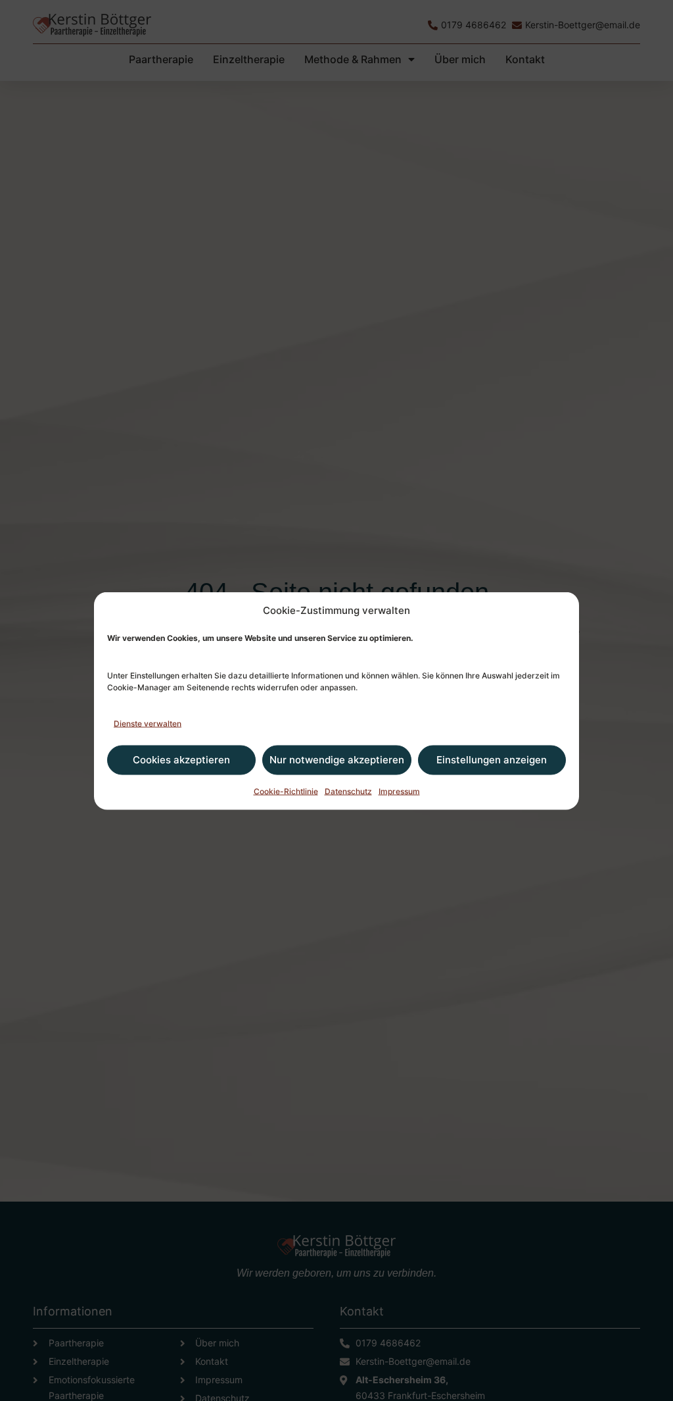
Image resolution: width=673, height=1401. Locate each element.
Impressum (399, 791)
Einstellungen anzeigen (491, 759)
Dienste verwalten (147, 723)
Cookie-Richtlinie (286, 791)
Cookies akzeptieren (181, 759)
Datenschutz (348, 791)
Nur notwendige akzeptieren (336, 759)
